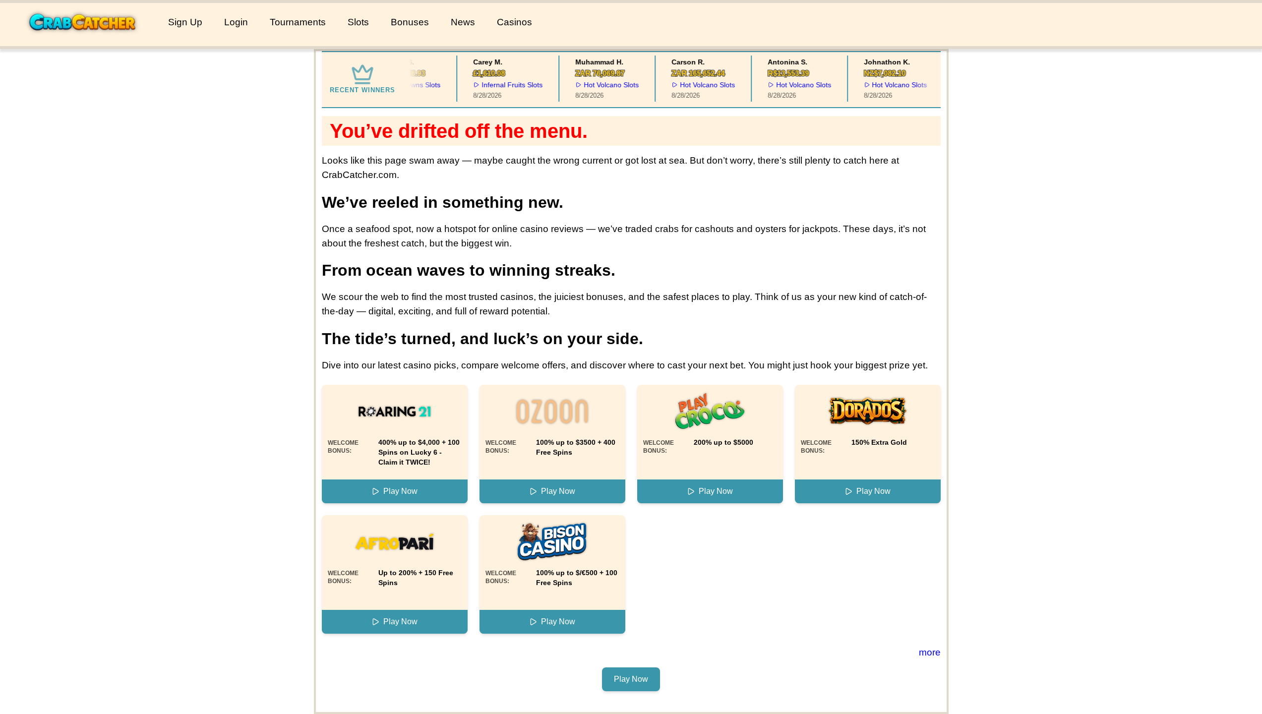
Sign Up (185, 22)
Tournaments (298, 22)
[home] (82, 39)
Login (236, 22)
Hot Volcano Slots (605, 85)
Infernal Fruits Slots (506, 85)
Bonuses (410, 22)
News (463, 22)
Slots (358, 22)
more (930, 652)
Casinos (514, 22)
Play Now (400, 491)
